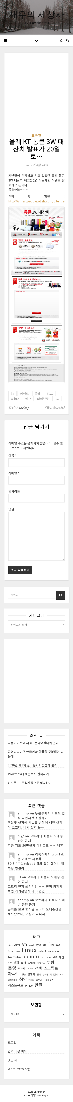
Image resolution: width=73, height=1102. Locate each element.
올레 (38, 393)
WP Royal (42, 1095)
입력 (39, 974)
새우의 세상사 (36, 14)
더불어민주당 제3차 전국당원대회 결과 (33, 742)
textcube (14, 957)
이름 (12, 455)
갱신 (61, 957)
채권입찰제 (13, 980)
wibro (15, 398)
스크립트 (50, 968)
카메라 (31, 980)
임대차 (31, 974)
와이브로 (43, 398)
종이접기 (54, 974)
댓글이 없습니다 (54, 407)
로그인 (12, 1042)
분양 (12, 967)
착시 (61, 974)
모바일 (36, 135)
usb (43, 957)
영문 (24, 974)
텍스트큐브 (15, 985)
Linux (29, 949)
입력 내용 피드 (17, 1051)
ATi (24, 944)
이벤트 (24, 393)
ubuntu (30, 956)
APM (17, 945)
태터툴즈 (49, 980)
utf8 (49, 957)
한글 (38, 985)
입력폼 (45, 974)
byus (38, 945)
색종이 (30, 968)
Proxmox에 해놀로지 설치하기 (28, 773)
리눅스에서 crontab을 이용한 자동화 (41, 856)
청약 (23, 979)
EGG (50, 393)
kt (12, 393)
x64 (55, 957)
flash (10, 951)
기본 (10, 962)
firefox (54, 944)
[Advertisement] (36, 94)
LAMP (17, 951)
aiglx (10, 944)
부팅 (50, 962)
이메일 (13, 473)
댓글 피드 (14, 1059)
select (42, 951)
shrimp (23, 407)
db (45, 945)
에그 (28, 398)
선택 (38, 968)
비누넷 (22, 968)
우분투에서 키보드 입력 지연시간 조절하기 (41, 815)
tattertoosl (53, 951)
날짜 (16, 962)
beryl (31, 944)
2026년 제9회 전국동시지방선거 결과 (32, 765)
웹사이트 (14, 491)
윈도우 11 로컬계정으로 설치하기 (30, 782)
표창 (31, 985)
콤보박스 (40, 980)
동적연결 (32, 962)
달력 (23, 963)
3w (57, 398)
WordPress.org (19, 1068)
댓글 (11, 509)
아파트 (14, 973)
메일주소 (41, 962)
